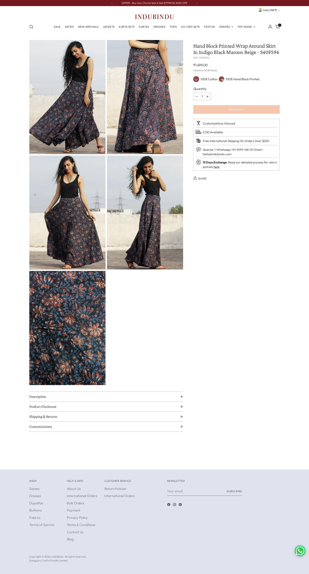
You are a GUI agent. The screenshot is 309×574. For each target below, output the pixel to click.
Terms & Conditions (81, 525)
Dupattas (36, 503)
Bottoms (35, 510)
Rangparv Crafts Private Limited (48, 560)
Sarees (34, 488)
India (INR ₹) (270, 10)
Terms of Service (41, 525)
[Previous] (112, 3)
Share (202, 178)
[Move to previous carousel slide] (268, 463)
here (216, 167)
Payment (73, 510)
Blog (70, 539)
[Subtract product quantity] (196, 96)
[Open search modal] (31, 26)
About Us (74, 488)
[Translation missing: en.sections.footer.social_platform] (169, 505)
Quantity (200, 89)
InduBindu (57, 556)
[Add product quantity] (207, 96)
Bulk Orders (75, 503)
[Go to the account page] (270, 26)
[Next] (197, 3)
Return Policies (115, 488)
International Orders (82, 496)
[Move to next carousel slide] (277, 463)
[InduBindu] (154, 17)
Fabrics (34, 517)
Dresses (35, 496)
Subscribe (234, 491)
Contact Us (75, 532)
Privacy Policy (77, 517)
